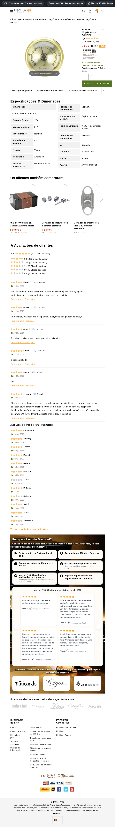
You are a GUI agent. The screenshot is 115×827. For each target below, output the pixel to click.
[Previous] (11, 91)
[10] (29, 253)
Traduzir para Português (23, 299)
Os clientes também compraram (82, 90)
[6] (91, 38)
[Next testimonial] (98, 626)
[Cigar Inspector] (87, 683)
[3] (17, 258)
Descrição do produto (22, 90)
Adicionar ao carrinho (97, 83)
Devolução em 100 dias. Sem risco (82, 553)
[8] (94, 38)
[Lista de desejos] (103, 12)
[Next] (103, 91)
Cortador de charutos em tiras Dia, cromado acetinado (86, 226)
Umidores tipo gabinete (66, 727)
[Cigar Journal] (56, 683)
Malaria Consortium (50, 805)
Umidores (60, 731)
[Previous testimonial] (16, 626)
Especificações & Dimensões (50, 90)
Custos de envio (17, 731)
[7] (24, 253)
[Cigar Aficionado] (25, 683)
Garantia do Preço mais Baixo (80, 563)
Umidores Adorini (63, 735)
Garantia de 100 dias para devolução (66, 3)
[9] (27, 253)
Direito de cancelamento (40, 744)
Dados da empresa (38, 755)
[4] (89, 38)
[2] (86, 38)
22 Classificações (90, 41)
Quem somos (36, 728)
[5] (90, 38)
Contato (13, 727)
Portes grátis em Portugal (25, 3)
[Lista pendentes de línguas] (57, 820)
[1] (85, 38)
